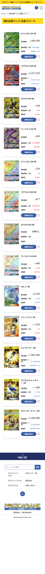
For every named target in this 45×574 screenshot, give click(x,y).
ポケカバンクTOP (13, 474)
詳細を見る (28, 56)
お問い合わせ (30, 485)
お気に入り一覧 (31, 473)
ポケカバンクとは (15, 480)
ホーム (3, 13)
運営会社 (28, 480)
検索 (37, 467)
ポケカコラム (13, 485)
